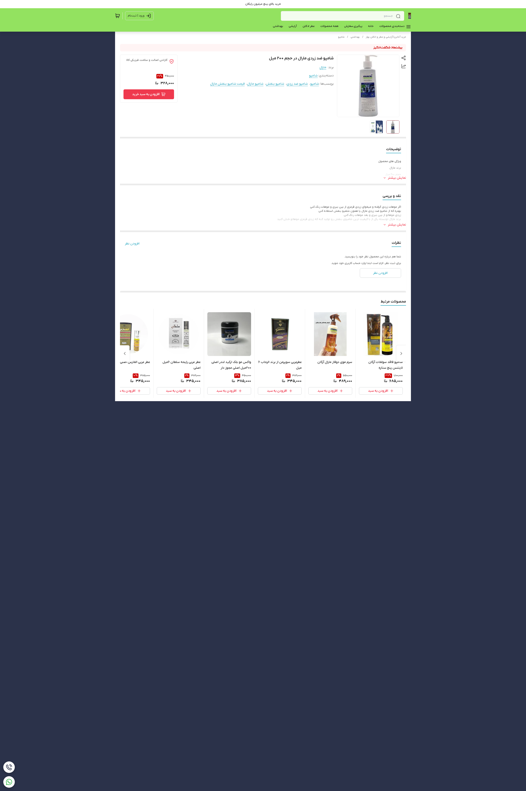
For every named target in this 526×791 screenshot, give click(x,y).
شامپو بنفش (275, 84)
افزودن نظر (132, 244)
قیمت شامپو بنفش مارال (227, 84)
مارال (323, 67)
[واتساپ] (9, 782)
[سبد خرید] (117, 15)
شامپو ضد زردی (297, 84)
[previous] (401, 353)
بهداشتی (355, 37)
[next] (125, 353)
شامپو (341, 37)
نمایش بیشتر (397, 178)
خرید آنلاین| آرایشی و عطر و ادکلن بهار (386, 37)
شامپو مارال (255, 84)
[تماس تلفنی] (9, 767)
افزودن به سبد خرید (146, 94)
